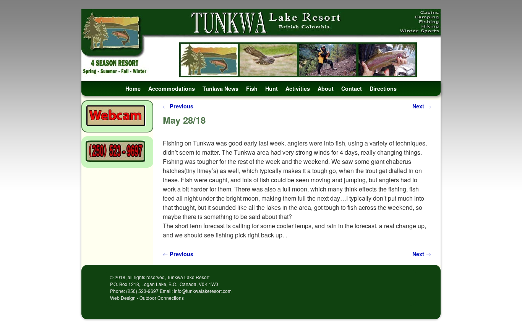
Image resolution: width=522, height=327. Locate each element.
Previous (178, 106)
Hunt (271, 88)
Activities (297, 88)
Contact (351, 88)
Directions (383, 88)
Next (421, 106)
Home (133, 88)
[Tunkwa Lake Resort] (261, 45)
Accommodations (171, 88)
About (326, 88)
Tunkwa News (220, 88)
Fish (252, 88)
